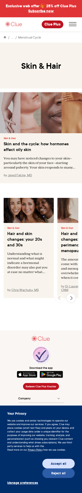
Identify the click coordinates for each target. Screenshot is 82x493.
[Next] (71, 298)
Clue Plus (52, 24)
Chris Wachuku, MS (25, 290)
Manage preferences (22, 482)
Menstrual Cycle (29, 37)
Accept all (58, 463)
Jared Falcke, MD (20, 175)
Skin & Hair (10, 138)
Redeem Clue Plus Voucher (41, 386)
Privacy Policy (35, 449)
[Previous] (60, 298)
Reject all (58, 473)
